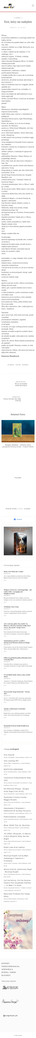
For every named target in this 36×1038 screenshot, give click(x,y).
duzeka (18, 17)
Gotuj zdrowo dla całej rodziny (12, 400)
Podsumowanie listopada (14, 817)
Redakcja (13, 27)
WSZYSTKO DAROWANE (13, 769)
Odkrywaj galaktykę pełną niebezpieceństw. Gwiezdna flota (18, 658)
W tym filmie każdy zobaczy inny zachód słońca (17, 675)
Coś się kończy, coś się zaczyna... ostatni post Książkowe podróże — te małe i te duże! (18, 882)
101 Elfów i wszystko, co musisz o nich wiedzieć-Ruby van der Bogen (17, 836)
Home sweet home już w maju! (13, 571)
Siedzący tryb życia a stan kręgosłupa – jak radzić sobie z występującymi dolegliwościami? (18, 591)
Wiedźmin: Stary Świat (11, 607)
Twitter (18, 364)
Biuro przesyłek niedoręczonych (21, 384)
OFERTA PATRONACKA (10, 966)
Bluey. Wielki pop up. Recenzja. (17, 825)
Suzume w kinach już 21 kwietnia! (14, 709)
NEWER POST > (16, 397)
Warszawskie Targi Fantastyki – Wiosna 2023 (17, 692)
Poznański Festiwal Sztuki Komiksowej (16, 726)
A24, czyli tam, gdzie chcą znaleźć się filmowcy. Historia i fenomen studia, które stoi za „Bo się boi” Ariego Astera (17, 625)
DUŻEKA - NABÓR (8, 972)
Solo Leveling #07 (11, 761)
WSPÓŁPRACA (7, 969)
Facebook (11, 364)
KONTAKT (5, 963)
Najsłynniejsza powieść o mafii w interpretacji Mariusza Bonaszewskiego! (17, 641)
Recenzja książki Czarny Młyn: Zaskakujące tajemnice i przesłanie (16, 858)
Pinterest (25, 364)
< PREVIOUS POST (20, 381)
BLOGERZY (6, 975)
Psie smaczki (9, 755)
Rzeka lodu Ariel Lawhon (14, 847)
